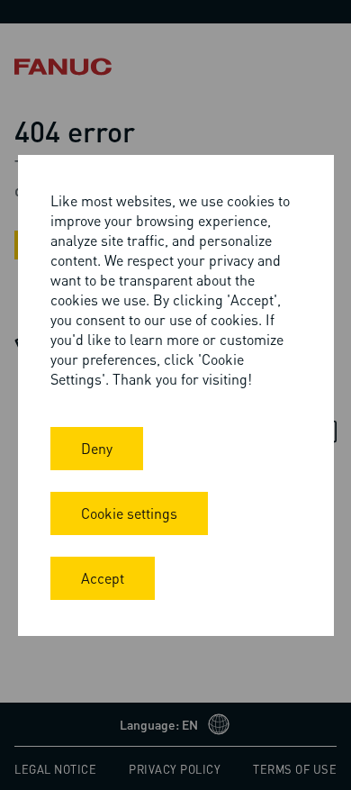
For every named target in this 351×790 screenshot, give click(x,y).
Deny (96, 448)
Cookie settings (129, 513)
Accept (102, 577)
